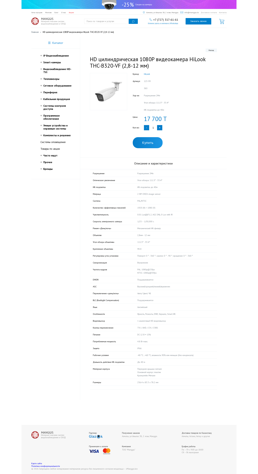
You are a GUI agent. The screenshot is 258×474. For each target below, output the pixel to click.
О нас (63, 12)
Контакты (223, 12)
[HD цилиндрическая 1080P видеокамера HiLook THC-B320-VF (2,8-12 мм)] (108, 91)
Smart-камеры (52, 62)
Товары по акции (50, 148)
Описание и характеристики (153, 163)
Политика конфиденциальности (45, 466)
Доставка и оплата (209, 12)
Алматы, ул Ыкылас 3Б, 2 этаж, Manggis (162, 12)
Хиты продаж (36, 12)
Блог (56, 12)
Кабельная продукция (56, 99)
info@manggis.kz (191, 12)
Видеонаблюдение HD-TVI (57, 70)
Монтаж (48, 12)
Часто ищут (50, 155)
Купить (147, 142)
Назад (211, 50)
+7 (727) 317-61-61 (165, 19)
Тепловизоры (51, 78)
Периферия (50, 92)
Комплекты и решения (56, 135)
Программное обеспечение (51, 117)
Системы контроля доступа (54, 107)
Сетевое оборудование (57, 85)
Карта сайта (36, 463)
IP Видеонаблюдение (56, 55)
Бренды (48, 168)
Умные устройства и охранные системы (55, 127)
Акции (71, 12)
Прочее (47, 162)
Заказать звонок (198, 21)
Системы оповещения (53, 142)
